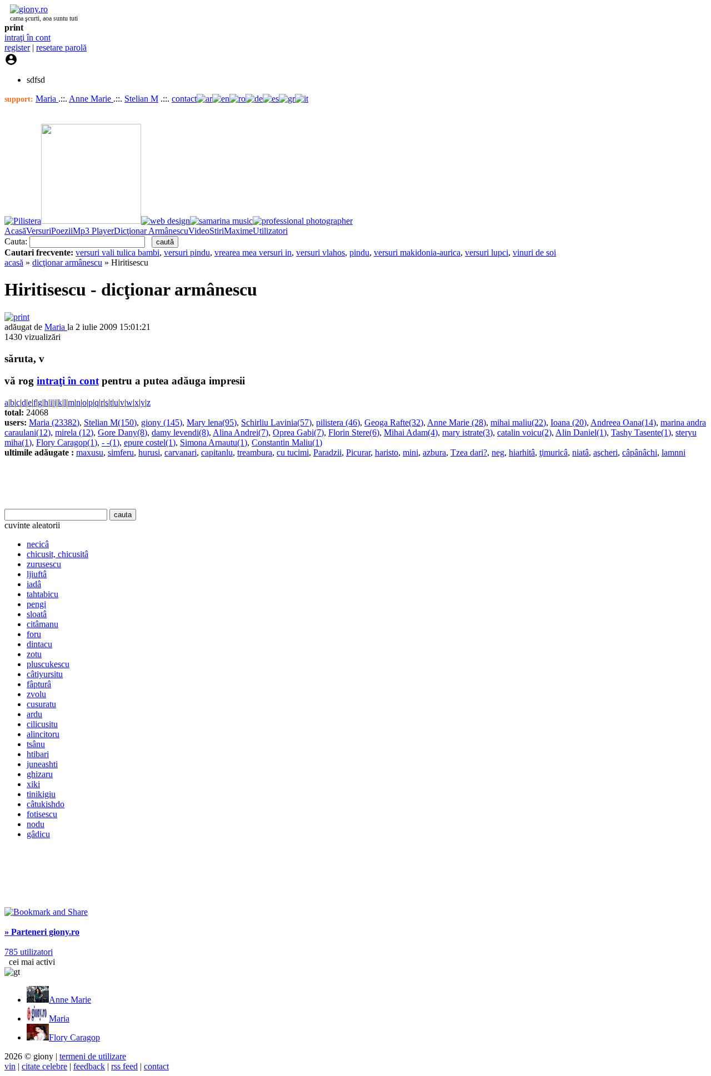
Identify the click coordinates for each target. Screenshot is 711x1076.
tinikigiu (41, 794)
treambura (254, 452)
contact (184, 98)
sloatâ (37, 614)
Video (198, 231)
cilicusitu (42, 724)
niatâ (580, 452)
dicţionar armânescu (67, 262)
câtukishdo (45, 804)
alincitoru (43, 734)
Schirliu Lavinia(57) (276, 422)
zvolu (36, 694)
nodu (35, 824)
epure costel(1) (150, 442)
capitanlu (217, 452)
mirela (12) (74, 432)
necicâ (38, 544)
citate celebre (44, 1066)
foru (34, 634)
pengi (36, 604)
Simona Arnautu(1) (213, 442)
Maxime (238, 231)
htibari (38, 754)
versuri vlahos (320, 252)
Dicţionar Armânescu (151, 231)
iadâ (34, 584)
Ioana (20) (568, 422)
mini (410, 452)
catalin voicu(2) (524, 432)
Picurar (358, 452)
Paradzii (327, 452)
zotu (34, 654)
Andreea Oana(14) (623, 422)
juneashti (42, 764)
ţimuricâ (553, 452)
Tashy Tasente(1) (641, 432)
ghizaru (40, 774)
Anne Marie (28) (456, 422)
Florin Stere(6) (353, 432)
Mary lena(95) (212, 422)
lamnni (673, 452)
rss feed (124, 1066)
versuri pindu (187, 252)
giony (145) (161, 422)
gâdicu (38, 834)
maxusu (89, 452)
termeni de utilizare (92, 1056)
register (17, 47)
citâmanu (42, 624)
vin (10, 1066)
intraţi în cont (27, 37)
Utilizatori (270, 231)
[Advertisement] (134, 483)
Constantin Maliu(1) (287, 442)
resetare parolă (61, 47)
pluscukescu (48, 664)
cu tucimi (293, 452)
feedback (89, 1066)
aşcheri (605, 452)
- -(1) (110, 442)
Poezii (62, 231)
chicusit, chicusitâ (57, 554)
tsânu (36, 744)
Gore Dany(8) (122, 432)
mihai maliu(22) (518, 422)
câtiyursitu (45, 674)
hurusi (149, 452)
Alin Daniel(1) (581, 432)
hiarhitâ (522, 452)
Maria (47, 98)
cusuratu (41, 704)
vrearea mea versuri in (253, 252)
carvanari (180, 452)
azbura (434, 452)
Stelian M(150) (110, 422)
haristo (386, 452)
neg (498, 452)
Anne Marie (91, 98)
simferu (121, 452)
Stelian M (141, 98)
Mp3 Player (93, 231)
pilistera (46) (338, 422)
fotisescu (42, 814)
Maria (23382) (54, 422)
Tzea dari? (468, 452)
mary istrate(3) (467, 432)
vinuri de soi (534, 252)
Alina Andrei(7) (240, 432)
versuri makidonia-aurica (417, 252)
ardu (34, 714)
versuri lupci (486, 252)
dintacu (39, 644)
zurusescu (44, 564)
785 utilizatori (28, 952)
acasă (13, 262)
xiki (33, 784)
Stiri (216, 231)
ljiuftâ (37, 574)
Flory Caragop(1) (66, 442)
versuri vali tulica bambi (117, 252)
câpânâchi (639, 452)
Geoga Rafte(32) (393, 422)
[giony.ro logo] (26, 9)
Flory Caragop (74, 1037)
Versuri (38, 231)
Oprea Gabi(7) (298, 432)
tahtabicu (42, 594)
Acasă (15, 231)
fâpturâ (39, 684)
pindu (359, 252)
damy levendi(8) (180, 432)
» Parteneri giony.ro (41, 932)
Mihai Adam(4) (411, 432)
